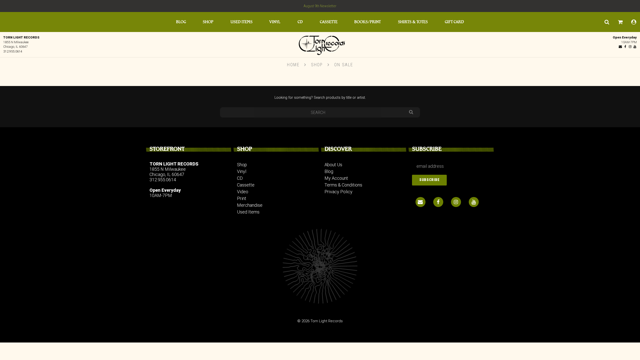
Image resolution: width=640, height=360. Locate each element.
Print (241, 198)
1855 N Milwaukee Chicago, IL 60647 (168, 171)
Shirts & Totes (413, 22)
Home (293, 64)
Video (242, 191)
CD (300, 22)
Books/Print (367, 22)
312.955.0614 (12, 51)
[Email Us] (620, 46)
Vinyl (274, 22)
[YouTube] (635, 46)
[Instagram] (630, 46)
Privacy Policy (338, 191)
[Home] (320, 44)
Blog (181, 22)
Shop (208, 22)
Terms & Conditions (343, 185)
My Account (336, 178)
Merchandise (249, 205)
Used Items (241, 22)
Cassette (329, 22)
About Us (333, 164)
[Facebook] (625, 46)
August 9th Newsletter (320, 6)
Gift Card (454, 22)
